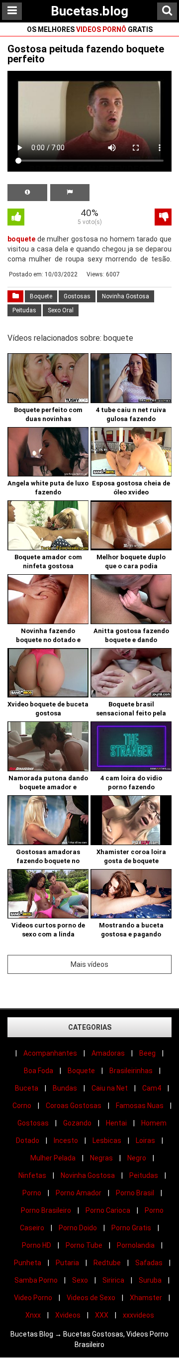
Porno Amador (78, 1193)
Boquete (41, 296)
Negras (101, 1158)
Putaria (67, 1263)
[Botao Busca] (167, 11)
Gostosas (77, 296)
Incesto (66, 1140)
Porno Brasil (135, 1193)
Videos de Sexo (91, 1298)
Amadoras (108, 1053)
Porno (31, 1193)
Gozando (77, 1123)
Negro (136, 1158)
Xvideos (68, 1315)
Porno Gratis (131, 1228)
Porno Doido (78, 1228)
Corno (21, 1106)
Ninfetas (32, 1175)
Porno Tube (84, 1245)
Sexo (80, 1280)
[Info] (27, 192)
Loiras (145, 1140)
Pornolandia (136, 1245)
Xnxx (33, 1315)
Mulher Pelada (53, 1158)
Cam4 (151, 1088)
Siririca (113, 1280)
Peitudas (24, 310)
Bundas (65, 1088)
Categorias (89, 1027)
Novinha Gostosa (125, 296)
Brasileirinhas (131, 1071)
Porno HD (36, 1245)
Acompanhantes (50, 1053)
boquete (21, 239)
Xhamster (146, 1298)
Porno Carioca (108, 1210)
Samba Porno (36, 1280)
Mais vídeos (89, 964)
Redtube (107, 1263)
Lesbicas (106, 1140)
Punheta (27, 1263)
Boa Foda (38, 1071)
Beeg (147, 1053)
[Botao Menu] (12, 11)
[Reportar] (70, 192)
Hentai (116, 1123)
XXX (101, 1315)
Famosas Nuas (140, 1106)
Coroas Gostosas (73, 1106)
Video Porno (33, 1298)
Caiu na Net (109, 1088)
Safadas (149, 1263)
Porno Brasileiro (46, 1210)
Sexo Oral (61, 310)
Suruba (150, 1280)
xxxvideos (138, 1315)
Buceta (26, 1088)
